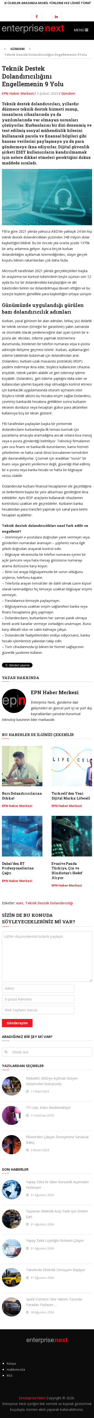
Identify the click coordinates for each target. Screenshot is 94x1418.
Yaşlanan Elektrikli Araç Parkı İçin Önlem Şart (57, 1214)
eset (19, 903)
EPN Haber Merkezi (18, 93)
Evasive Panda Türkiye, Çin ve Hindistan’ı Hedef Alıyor (67, 870)
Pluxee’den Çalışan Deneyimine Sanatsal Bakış (57, 1139)
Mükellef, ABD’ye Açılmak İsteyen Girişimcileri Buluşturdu (52, 1081)
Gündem (68, 93)
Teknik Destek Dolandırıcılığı (49, 903)
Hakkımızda (16, 1369)
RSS (10, 1375)
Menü (79, 29)
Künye (11, 1363)
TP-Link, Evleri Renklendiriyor (48, 1107)
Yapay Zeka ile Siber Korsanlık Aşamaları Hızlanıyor (57, 1184)
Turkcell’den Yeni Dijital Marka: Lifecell (71, 795)
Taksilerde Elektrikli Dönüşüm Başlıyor (55, 1270)
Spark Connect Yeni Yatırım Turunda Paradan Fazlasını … (54, 1302)
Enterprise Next (32, 1398)
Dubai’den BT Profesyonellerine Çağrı (18, 868)
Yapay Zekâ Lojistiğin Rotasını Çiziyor (55, 1240)
